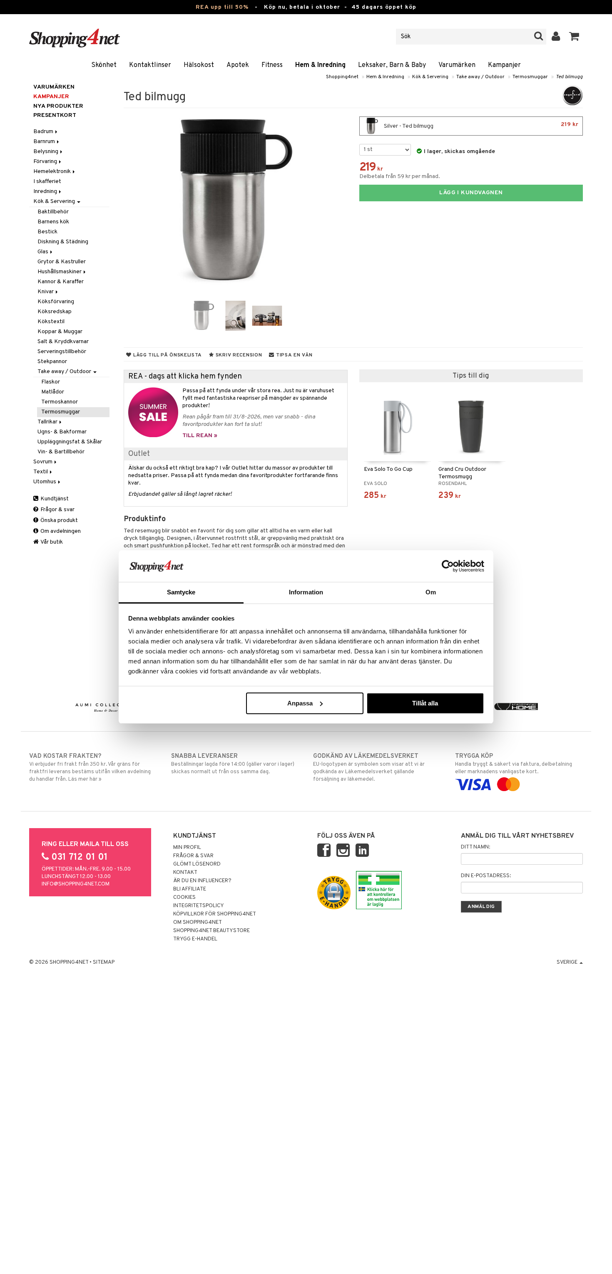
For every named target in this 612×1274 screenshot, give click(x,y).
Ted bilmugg (569, 77)
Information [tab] (306, 592)
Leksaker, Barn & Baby (392, 65)
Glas (43, 251)
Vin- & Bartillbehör (61, 451)
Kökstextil (51, 321)
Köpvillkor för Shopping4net (214, 914)
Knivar (46, 291)
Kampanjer (504, 65)
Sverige (568, 962)
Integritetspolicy (198, 906)
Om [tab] (430, 592)
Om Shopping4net (197, 922)
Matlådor (52, 392)
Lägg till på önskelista (167, 355)
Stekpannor (52, 361)
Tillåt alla (425, 703)
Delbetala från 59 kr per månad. (399, 176)
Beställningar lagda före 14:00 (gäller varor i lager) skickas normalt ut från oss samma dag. (232, 763)
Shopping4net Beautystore (211, 931)
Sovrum (43, 461)
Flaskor (50, 382)
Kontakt (185, 872)
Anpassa (300, 703)
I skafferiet (47, 181)
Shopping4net (342, 77)
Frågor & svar (57, 509)
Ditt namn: (475, 847)
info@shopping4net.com (75, 884)
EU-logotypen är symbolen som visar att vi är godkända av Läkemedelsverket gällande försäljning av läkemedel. (369, 767)
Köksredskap (54, 311)
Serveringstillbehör (61, 351)
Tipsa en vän (293, 355)
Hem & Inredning (320, 65)
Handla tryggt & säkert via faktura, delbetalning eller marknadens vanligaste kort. (513, 763)
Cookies (184, 897)
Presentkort (54, 115)
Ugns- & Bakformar (62, 431)
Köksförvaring (55, 301)
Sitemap (103, 962)
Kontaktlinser (150, 65)
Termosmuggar (530, 77)
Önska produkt (58, 520)
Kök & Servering (430, 77)
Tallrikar (48, 421)
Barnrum (44, 141)
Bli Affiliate (189, 889)
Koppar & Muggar (59, 331)
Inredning (45, 191)
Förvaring (45, 161)
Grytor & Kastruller (61, 261)
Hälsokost (199, 65)
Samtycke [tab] (181, 592)
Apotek (237, 65)
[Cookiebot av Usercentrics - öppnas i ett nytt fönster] (447, 566)
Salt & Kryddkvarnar (63, 341)
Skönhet (104, 65)
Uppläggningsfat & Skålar (69, 441)
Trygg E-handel (195, 939)
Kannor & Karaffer (60, 281)
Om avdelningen (60, 531)
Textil (41, 471)
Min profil (187, 847)
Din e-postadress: (486, 876)
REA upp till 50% (222, 7)
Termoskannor (59, 402)
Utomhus (45, 481)
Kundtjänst (54, 498)
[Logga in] (556, 37)
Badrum (44, 131)
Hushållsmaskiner (60, 271)
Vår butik (51, 542)
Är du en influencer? (202, 881)
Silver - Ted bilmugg (480, 125)
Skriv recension (238, 355)
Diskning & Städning (62, 241)
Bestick (47, 231)
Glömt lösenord (197, 864)
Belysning (46, 151)
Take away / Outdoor (480, 77)
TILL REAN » (199, 435)
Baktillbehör (53, 211)
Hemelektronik (52, 171)
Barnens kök (53, 221)
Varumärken (456, 65)
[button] (574, 37)
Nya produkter (58, 106)
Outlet (139, 454)
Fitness (272, 65)
